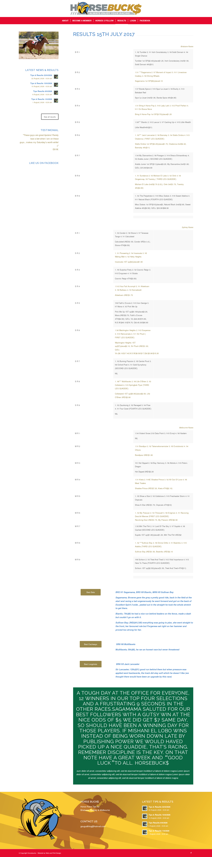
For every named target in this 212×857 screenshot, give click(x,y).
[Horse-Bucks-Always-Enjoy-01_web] (106, 8)
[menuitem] (65, 20)
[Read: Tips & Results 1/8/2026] (56, 100)
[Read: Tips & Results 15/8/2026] (56, 84)
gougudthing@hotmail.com (93, 826)
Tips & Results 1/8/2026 (41, 99)
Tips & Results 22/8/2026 (41, 75)
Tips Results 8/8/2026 (42, 91)
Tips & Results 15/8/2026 (41, 83)
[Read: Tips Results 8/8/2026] (56, 92)
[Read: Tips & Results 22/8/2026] (56, 76)
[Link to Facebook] (191, 853)
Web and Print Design (53, 853)
